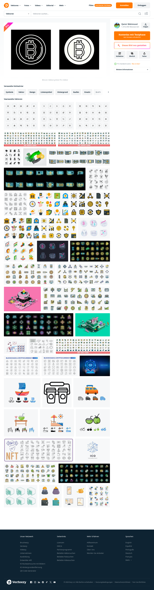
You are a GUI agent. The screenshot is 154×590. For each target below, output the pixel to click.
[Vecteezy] (6, 5)
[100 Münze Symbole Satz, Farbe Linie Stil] (83, 346)
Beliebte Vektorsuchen (66, 553)
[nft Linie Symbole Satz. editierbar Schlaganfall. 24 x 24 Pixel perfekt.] (93, 116)
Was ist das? (136, 64)
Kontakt (90, 546)
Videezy (23, 549)
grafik (98, 92)
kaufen (76, 92)
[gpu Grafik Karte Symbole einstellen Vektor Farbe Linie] (79, 157)
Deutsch (129, 553)
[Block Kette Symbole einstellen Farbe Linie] (83, 274)
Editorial (49, 5)
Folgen (145, 27)
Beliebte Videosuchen (66, 560)
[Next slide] (106, 92)
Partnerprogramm (64, 549)
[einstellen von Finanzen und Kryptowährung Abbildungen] (75, 496)
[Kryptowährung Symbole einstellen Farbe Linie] (30, 473)
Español (129, 546)
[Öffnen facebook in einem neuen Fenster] (31, 582)
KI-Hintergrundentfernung (31, 567)
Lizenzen (60, 542)
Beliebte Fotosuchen (65, 557)
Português (130, 549)
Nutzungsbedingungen (104, 582)
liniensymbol (46, 92)
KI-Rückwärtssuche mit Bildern (32, 564)
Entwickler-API (26, 560)
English (129, 542)
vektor (21, 92)
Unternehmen (26, 553)
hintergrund (62, 92)
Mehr (61, 5)
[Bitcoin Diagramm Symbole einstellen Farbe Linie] (76, 299)
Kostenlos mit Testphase (132, 35)
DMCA (59, 546)
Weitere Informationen (124, 69)
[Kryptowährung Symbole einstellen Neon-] (84, 473)
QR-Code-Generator (28, 571)
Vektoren (15, 5)
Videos (38, 5)
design (32, 92)
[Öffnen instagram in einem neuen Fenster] (35, 582)
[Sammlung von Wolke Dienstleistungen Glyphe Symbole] (12, 157)
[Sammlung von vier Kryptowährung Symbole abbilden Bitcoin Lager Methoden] (50, 496)
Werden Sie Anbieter (95, 553)
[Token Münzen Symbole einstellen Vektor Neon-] (90, 251)
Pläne (91, 5)
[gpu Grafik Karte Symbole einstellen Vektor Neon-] (44, 179)
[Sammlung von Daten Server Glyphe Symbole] (98, 179)
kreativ (87, 92)
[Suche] (139, 13)
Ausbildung (25, 557)
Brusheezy (24, 542)
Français (129, 557)
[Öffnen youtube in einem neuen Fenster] (55, 582)
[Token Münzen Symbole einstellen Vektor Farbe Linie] (29, 274)
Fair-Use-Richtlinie (138, 582)
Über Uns (91, 549)
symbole (9, 92)
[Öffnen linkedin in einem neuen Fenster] (39, 582)
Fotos (26, 5)
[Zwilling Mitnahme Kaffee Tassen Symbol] (57, 392)
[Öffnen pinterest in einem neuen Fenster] (43, 582)
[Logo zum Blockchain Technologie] (92, 450)
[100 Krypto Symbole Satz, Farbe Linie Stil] (30, 139)
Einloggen (142, 5)
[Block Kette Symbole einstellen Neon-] (38, 324)
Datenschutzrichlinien (122, 582)
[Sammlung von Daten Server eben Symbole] (99, 496)
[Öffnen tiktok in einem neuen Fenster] (47, 582)
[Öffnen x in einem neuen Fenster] (51, 582)
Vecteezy (23, 546)
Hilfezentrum (92, 542)
